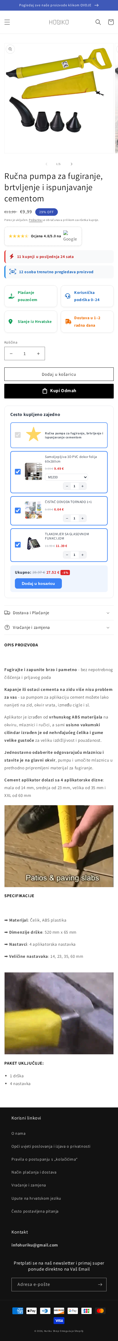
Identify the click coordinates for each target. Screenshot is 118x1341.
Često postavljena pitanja (35, 1211)
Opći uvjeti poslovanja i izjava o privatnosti (51, 1146)
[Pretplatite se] (100, 1284)
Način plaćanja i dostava (33, 1172)
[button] (7, 22)
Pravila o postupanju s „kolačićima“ (44, 1159)
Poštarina (35, 220)
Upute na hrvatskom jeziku (36, 1198)
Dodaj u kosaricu (38, 583)
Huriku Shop (51, 1330)
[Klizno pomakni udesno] (71, 164)
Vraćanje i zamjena (28, 1185)
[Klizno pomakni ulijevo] (46, 164)
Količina (10, 342)
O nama (18, 1133)
